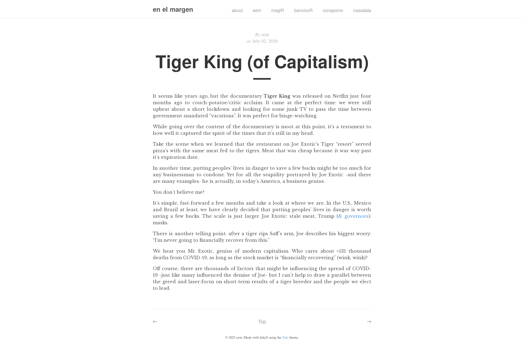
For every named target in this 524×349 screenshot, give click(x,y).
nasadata (362, 10)
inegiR (277, 10)
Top (262, 321)
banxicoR (303, 10)
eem (257, 10)
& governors (353, 216)
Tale (285, 337)
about (237, 10)
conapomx (333, 10)
